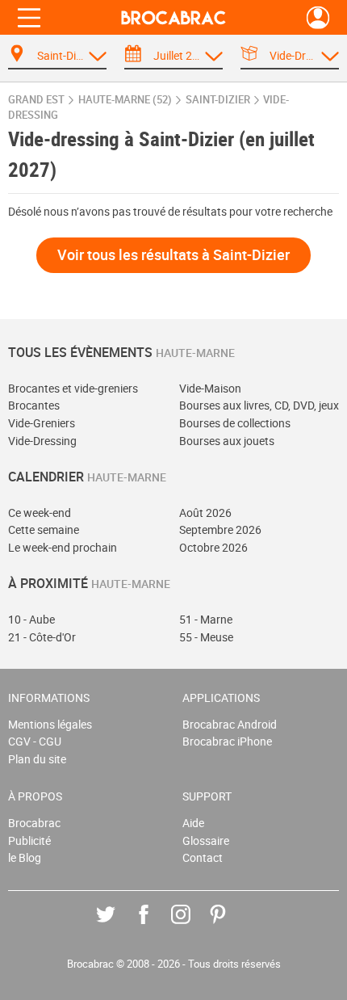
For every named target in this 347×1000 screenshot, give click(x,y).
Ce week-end (39, 512)
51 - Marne (205, 619)
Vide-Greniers (41, 423)
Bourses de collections (235, 423)
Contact (202, 857)
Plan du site (37, 759)
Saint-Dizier (218, 100)
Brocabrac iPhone (227, 741)
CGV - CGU (34, 741)
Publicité (29, 840)
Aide (193, 822)
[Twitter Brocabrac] (117, 926)
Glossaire (205, 840)
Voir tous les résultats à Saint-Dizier (173, 254)
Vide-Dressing (42, 440)
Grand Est (36, 100)
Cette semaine (43, 529)
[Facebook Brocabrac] (155, 926)
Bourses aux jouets (226, 440)
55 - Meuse (206, 637)
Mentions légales (50, 724)
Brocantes (34, 405)
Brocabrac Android (229, 724)
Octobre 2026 (213, 547)
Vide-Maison (210, 388)
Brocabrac (34, 822)
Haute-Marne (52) (125, 100)
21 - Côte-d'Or (42, 637)
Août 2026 (205, 512)
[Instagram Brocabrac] (192, 926)
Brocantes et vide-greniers (73, 388)
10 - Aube (31, 619)
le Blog (24, 857)
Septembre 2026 (220, 529)
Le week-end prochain (62, 547)
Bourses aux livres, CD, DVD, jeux (259, 405)
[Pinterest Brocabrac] (229, 926)
